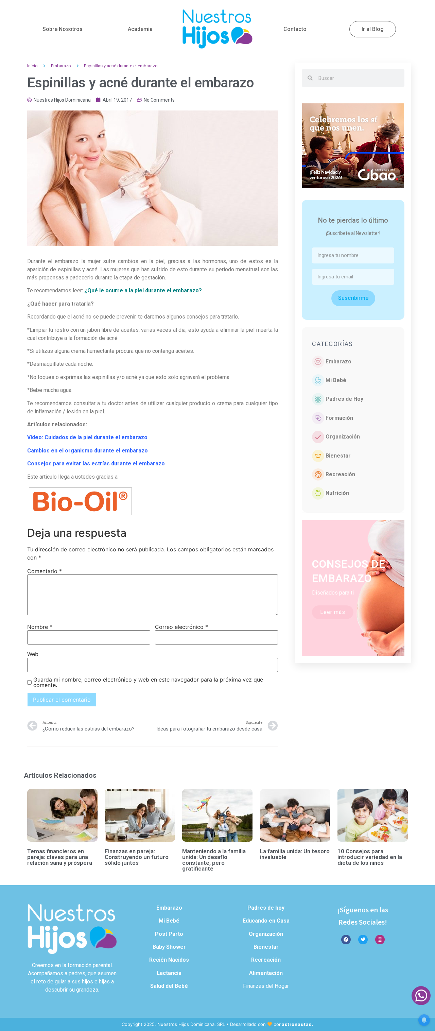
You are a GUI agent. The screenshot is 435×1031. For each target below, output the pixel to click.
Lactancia (169, 973)
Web (32, 654)
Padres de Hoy (344, 399)
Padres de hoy (265, 908)
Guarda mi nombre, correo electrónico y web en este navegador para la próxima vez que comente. (148, 682)
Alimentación (266, 973)
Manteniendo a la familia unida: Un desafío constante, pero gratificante (214, 860)
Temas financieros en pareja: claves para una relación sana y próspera (59, 857)
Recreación (340, 474)
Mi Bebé (336, 380)
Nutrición (337, 493)
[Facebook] (346, 939)
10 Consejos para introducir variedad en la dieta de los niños (369, 857)
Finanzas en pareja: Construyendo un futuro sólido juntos (137, 857)
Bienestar (338, 455)
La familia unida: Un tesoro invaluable (295, 854)
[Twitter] (363, 939)
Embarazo (61, 65)
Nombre (39, 627)
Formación (339, 418)
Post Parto (169, 934)
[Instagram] (380, 939)
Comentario (44, 571)
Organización (343, 436)
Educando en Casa (266, 920)
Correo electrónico (181, 627)
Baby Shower (169, 947)
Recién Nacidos (169, 960)
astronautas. (297, 1024)
